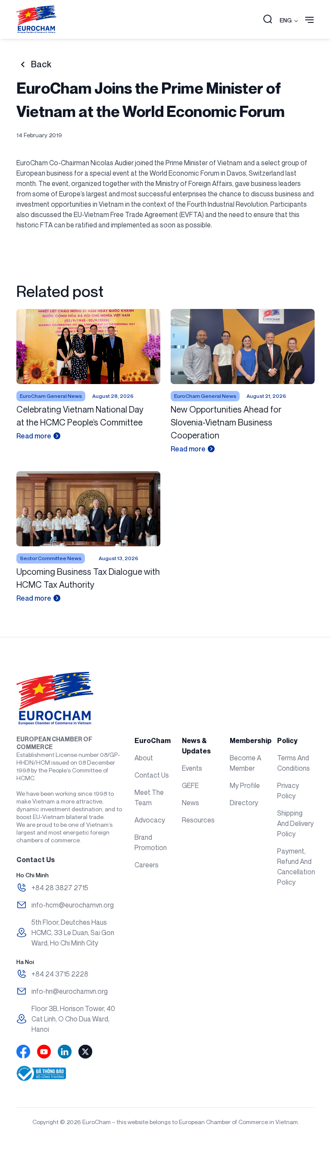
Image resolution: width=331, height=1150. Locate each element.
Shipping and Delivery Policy (295, 823)
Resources (198, 820)
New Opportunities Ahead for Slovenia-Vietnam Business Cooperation (226, 422)
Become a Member (245, 762)
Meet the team (149, 797)
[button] (267, 20)
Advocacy (149, 820)
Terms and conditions (293, 762)
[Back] (22, 64)
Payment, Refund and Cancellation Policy (295, 866)
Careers (146, 864)
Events (192, 768)
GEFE (190, 785)
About (143, 757)
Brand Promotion (150, 842)
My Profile (245, 785)
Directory (244, 802)
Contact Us (151, 775)
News (190, 802)
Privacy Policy (288, 790)
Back (41, 64)
